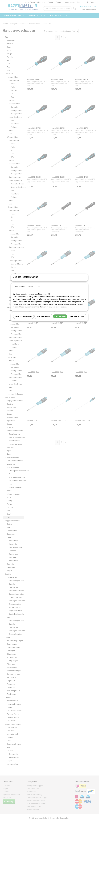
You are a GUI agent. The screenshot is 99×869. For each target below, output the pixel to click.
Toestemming (19, 286)
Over (38, 286)
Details (30, 286)
